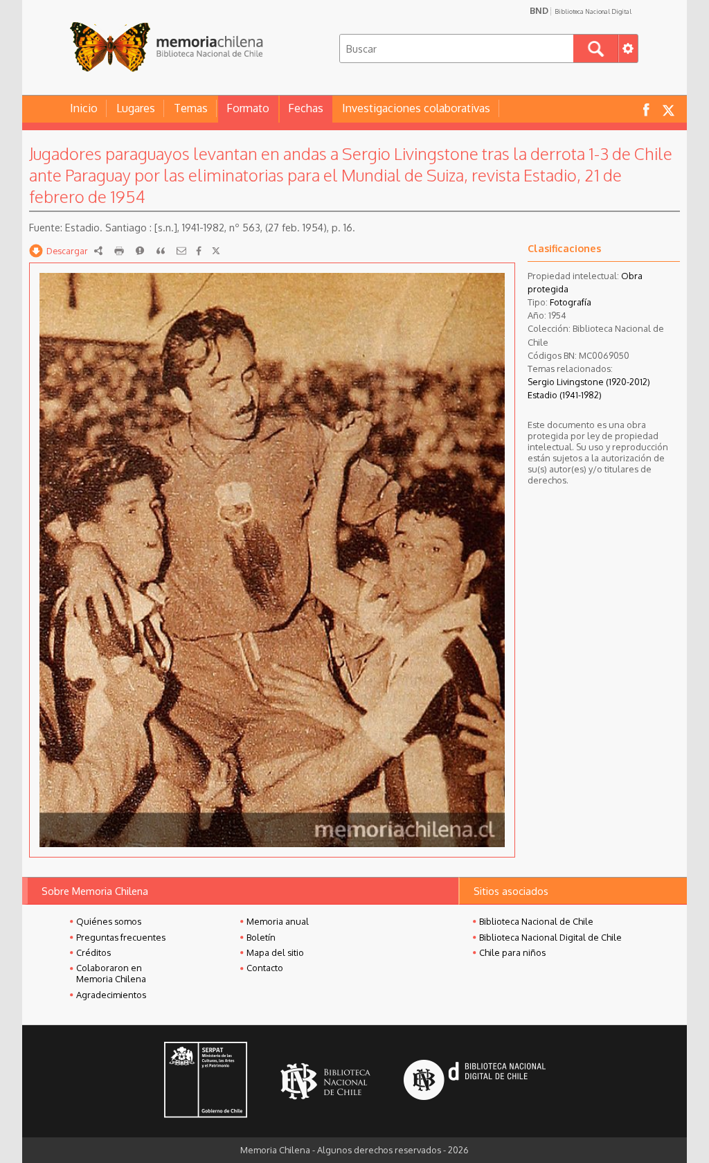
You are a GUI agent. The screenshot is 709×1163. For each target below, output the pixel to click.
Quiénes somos (108, 921)
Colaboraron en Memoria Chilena (111, 973)
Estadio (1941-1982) (565, 394)
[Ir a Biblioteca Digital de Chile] (474, 1081)
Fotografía (570, 302)
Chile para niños (512, 952)
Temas (191, 108)
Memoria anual (277, 921)
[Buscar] (595, 48)
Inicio (84, 108)
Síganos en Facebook (646, 109)
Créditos (93, 952)
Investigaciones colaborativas (416, 108)
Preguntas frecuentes (120, 937)
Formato (247, 108)
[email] (181, 251)
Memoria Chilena (166, 47)
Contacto (264, 967)
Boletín (261, 937)
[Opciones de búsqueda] (628, 48)
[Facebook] (199, 251)
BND (580, 10)
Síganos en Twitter (668, 109)
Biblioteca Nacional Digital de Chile (550, 937)
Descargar (67, 250)
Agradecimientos (111, 994)
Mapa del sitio (275, 952)
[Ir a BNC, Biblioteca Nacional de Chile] (325, 1081)
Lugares (135, 108)
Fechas (305, 108)
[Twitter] (216, 251)
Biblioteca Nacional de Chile (536, 921)
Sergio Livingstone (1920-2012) (589, 381)
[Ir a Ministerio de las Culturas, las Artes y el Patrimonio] (205, 1081)
